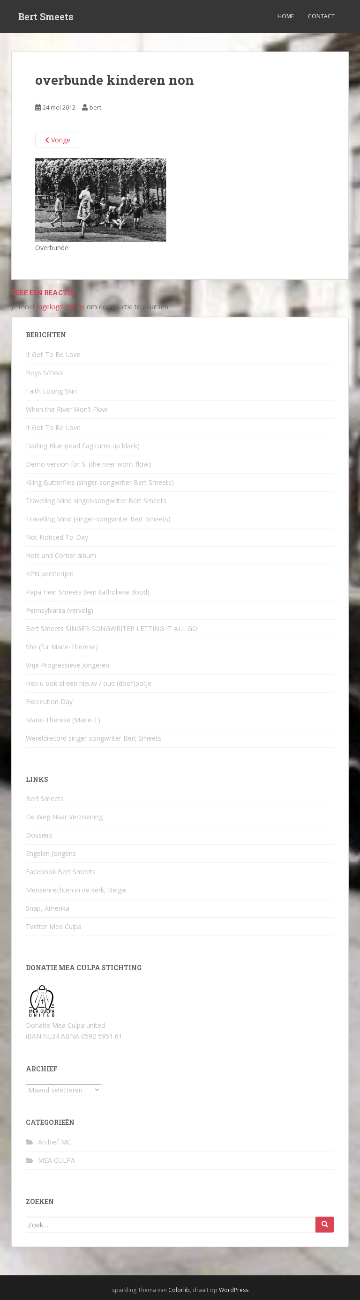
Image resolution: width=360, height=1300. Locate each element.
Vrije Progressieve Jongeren (67, 665)
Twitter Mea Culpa (54, 926)
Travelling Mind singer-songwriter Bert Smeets (96, 500)
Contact (321, 16)
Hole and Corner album (61, 555)
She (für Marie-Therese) (62, 646)
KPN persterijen (50, 573)
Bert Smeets (46, 16)
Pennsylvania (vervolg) (59, 610)
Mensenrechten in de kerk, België (76, 889)
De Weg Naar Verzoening (64, 816)
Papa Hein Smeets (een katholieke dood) (88, 591)
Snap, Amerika (47, 908)
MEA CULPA (56, 1160)
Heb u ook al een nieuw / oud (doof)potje (88, 683)
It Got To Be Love (53, 354)
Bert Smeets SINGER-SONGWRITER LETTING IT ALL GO (111, 628)
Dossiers (39, 835)
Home (286, 16)
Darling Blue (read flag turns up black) (83, 445)
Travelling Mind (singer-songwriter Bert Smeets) (98, 518)
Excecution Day (49, 701)
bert (95, 107)
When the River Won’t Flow (66, 409)
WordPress (233, 1290)
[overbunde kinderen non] (100, 199)
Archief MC (54, 1141)
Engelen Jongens (51, 853)
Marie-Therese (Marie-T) (63, 719)
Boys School (45, 372)
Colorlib (179, 1290)
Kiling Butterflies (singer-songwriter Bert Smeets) (100, 482)
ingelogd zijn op (61, 306)
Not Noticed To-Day (57, 537)
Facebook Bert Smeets (61, 871)
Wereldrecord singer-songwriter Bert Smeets (93, 738)
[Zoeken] (324, 1225)
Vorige (59, 139)
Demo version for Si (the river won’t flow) (88, 464)
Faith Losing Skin (51, 390)
